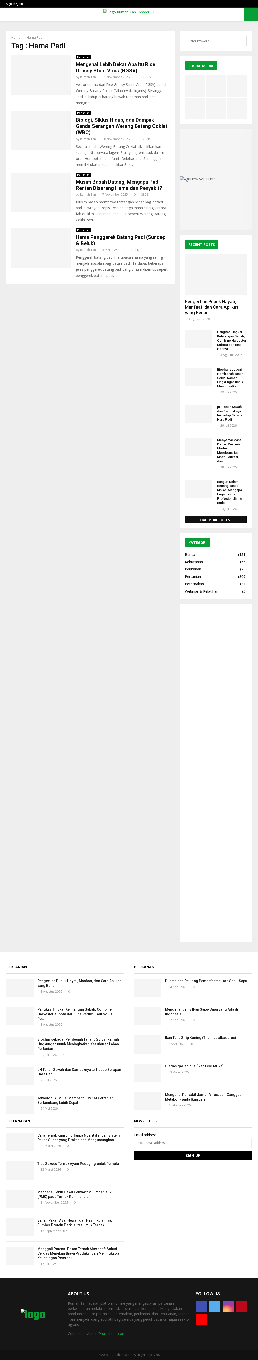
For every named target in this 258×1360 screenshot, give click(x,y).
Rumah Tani (88, 77)
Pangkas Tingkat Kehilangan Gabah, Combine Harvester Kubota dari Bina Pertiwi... (231, 340)
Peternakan (194, 583)
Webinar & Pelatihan (201, 591)
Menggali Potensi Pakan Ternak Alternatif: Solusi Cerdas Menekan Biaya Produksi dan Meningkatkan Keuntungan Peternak (79, 1253)
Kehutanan (194, 561)
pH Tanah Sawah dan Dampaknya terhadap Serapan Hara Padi (230, 413)
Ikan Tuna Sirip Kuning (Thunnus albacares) (200, 1038)
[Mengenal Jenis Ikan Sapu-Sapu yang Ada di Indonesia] (147, 1016)
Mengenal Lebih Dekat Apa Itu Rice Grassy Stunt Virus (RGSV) (115, 67)
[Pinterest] (241, 1306)
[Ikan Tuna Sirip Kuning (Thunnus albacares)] (147, 1044)
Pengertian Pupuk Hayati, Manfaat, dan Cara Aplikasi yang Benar (212, 307)
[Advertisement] (216, 773)
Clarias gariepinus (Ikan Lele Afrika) (194, 1066)
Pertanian (83, 57)
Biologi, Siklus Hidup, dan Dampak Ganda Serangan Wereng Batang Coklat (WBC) (121, 126)
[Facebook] (201, 1306)
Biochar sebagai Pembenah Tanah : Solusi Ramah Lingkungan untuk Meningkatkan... (231, 378)
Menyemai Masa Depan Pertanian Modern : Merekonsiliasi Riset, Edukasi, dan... (229, 450)
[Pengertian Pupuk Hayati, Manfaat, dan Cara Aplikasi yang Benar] (216, 274)
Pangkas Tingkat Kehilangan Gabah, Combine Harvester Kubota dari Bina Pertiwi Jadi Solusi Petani (75, 1013)
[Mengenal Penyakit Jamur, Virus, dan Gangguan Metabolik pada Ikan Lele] (147, 1101)
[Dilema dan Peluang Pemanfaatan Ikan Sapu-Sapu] (147, 988)
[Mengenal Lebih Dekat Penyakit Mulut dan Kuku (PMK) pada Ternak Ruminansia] (20, 1199)
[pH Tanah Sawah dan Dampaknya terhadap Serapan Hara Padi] (198, 414)
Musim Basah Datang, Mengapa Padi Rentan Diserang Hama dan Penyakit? (119, 185)
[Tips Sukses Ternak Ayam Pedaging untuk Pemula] (20, 1170)
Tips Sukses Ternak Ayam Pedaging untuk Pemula (78, 1164)
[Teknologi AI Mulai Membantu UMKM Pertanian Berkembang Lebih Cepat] (20, 1105)
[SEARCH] (241, 41)
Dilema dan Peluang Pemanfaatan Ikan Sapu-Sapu (206, 981)
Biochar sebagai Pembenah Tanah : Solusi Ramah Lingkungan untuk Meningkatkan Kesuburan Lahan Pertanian (78, 1044)
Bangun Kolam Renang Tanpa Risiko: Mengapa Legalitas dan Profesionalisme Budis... (229, 492)
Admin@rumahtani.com (106, 1333)
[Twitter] (214, 1306)
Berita (190, 554)
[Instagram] (228, 1306)
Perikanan (193, 569)
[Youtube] (201, 1319)
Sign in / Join (14, 4)
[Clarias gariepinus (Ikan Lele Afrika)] (147, 1073)
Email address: (145, 1134)
